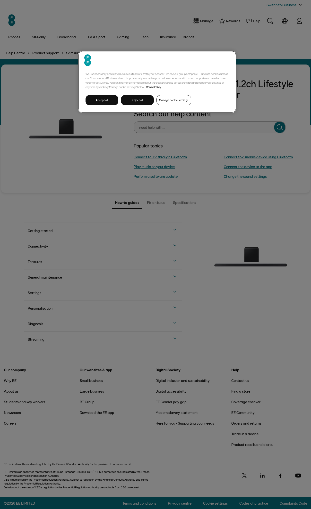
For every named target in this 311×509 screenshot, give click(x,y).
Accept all (102, 100)
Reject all (137, 100)
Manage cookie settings (174, 100)
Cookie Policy (153, 87)
